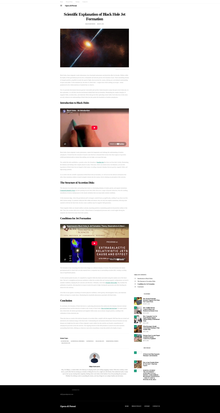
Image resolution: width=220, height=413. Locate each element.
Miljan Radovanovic (90, 23)
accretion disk (65, 341)
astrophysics (90, 341)
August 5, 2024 (100, 23)
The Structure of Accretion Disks (146, 281)
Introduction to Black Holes (145, 278)
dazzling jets (100, 162)
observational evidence (112, 341)
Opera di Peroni (71, 6)
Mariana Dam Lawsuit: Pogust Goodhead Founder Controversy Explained (151, 337)
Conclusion (141, 286)
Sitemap (77, 1)
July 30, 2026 (146, 312)
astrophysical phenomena (77, 341)
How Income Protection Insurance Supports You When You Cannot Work (151, 300)
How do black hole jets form (109, 308)
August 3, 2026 (146, 303)
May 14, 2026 (146, 340)
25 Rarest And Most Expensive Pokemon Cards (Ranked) (151, 354)
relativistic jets (66, 343)
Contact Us (84, 1)
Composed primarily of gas (67, 190)
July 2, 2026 (145, 331)
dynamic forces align (111, 282)
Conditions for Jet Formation (146, 284)
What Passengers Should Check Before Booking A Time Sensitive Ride (151, 328)
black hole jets (100, 341)
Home (61, 1)
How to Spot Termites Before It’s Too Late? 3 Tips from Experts (151, 364)
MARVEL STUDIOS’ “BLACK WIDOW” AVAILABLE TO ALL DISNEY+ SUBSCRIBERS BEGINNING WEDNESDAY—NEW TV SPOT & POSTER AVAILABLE (151, 375)
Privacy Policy (69, 1)
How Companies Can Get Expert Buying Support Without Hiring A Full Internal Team (151, 318)
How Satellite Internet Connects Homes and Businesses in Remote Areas (150, 309)
